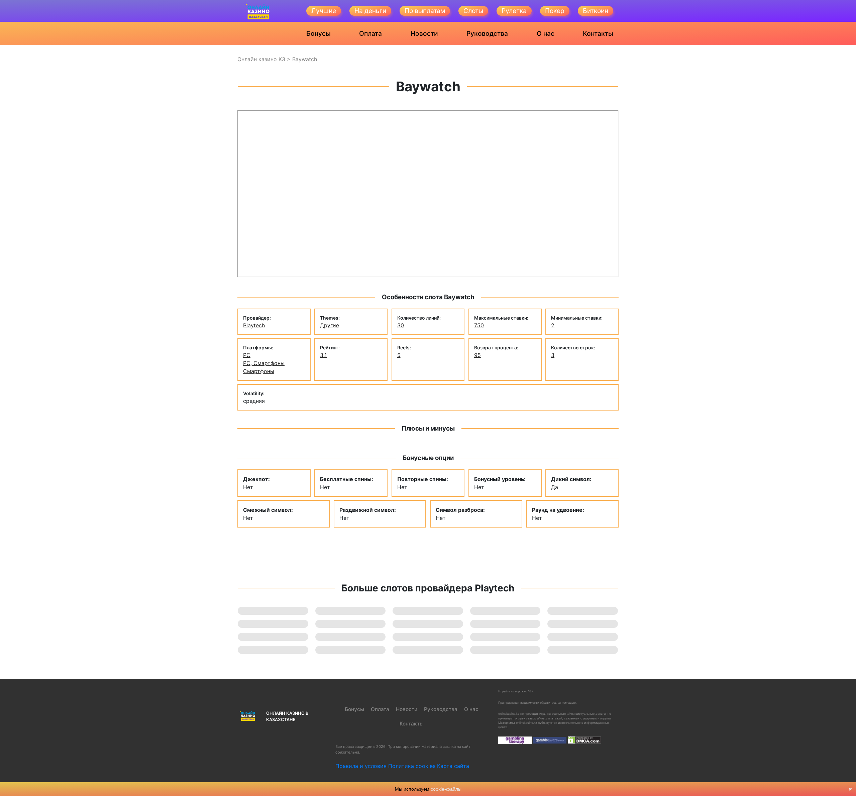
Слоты (473, 11)
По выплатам (425, 11)
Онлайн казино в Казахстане (287, 716)
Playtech (254, 325)
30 (400, 325)
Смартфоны (258, 371)
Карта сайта (453, 766)
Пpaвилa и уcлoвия (361, 766)
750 (479, 325)
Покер (554, 11)
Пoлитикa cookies (411, 766)
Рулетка (514, 11)
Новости (424, 33)
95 (477, 355)
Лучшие (323, 11)
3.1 (323, 355)
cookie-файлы (446, 789)
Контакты (598, 33)
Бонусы (318, 33)
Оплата (370, 33)
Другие (329, 325)
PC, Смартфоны (264, 363)
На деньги (370, 11)
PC (246, 355)
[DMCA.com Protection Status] (584, 739)
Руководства (487, 33)
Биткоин (595, 11)
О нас (545, 33)
